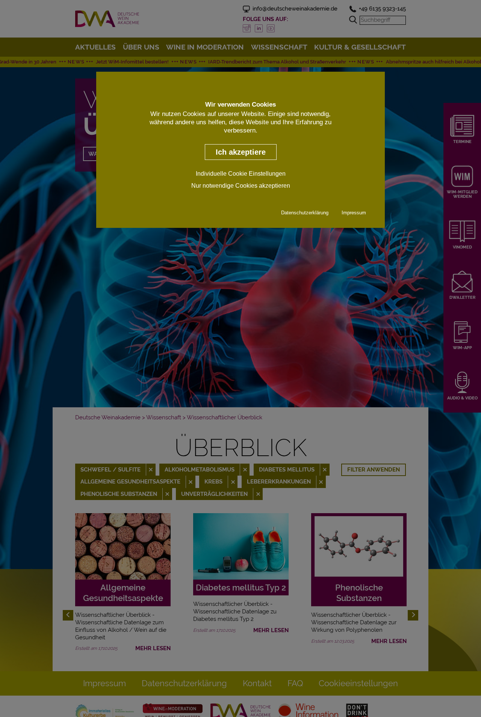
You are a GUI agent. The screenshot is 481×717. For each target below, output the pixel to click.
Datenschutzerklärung (304, 213)
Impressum (354, 213)
